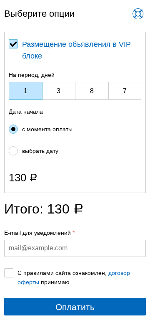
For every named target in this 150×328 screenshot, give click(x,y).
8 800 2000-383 (69, 20)
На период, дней (32, 74)
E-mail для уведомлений (37, 232)
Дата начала (26, 111)
